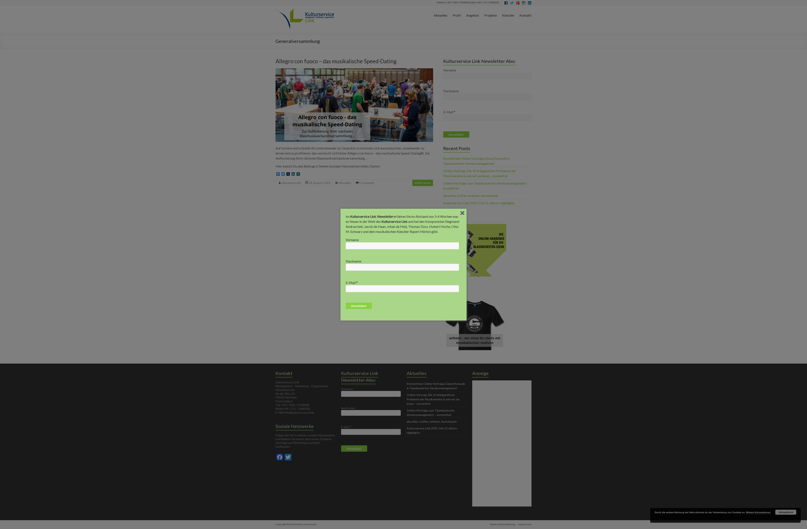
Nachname (353, 261)
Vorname (352, 240)
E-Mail (352, 283)
